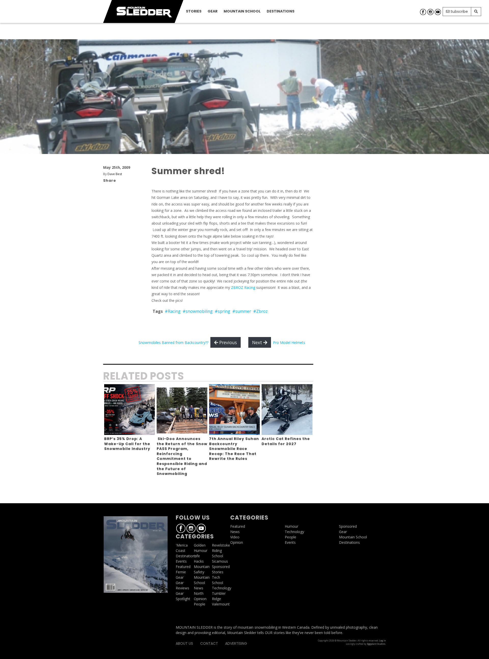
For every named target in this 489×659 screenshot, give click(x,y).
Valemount (221, 604)
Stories (193, 11)
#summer (241, 311)
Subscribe (459, 11)
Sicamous (220, 561)
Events (181, 561)
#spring (222, 311)
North (198, 593)
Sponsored (221, 566)
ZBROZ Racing (243, 287)
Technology (221, 588)
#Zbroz (260, 311)
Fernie (181, 572)
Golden (200, 545)
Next (257, 342)
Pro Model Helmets (289, 342)
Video (234, 537)
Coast (180, 550)
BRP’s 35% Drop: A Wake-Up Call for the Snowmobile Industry (127, 443)
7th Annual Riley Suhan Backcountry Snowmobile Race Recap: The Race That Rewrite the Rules (234, 448)
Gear (213, 11)
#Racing (173, 311)
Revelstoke (221, 545)
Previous (227, 342)
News (198, 588)
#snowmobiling (198, 311)
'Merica (182, 545)
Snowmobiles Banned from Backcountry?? (173, 342)
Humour (200, 550)
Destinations (280, 11)
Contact (209, 643)
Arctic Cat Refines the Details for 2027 (286, 441)
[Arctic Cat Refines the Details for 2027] (287, 409)
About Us (184, 643)
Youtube (438, 12)
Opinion (200, 598)
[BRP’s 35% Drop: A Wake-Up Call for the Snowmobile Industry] (129, 409)
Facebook (423, 12)
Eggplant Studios (376, 643)
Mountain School (242, 11)
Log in (382, 640)
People (199, 604)
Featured (183, 566)
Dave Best (114, 174)
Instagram (430, 12)
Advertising (236, 643)
